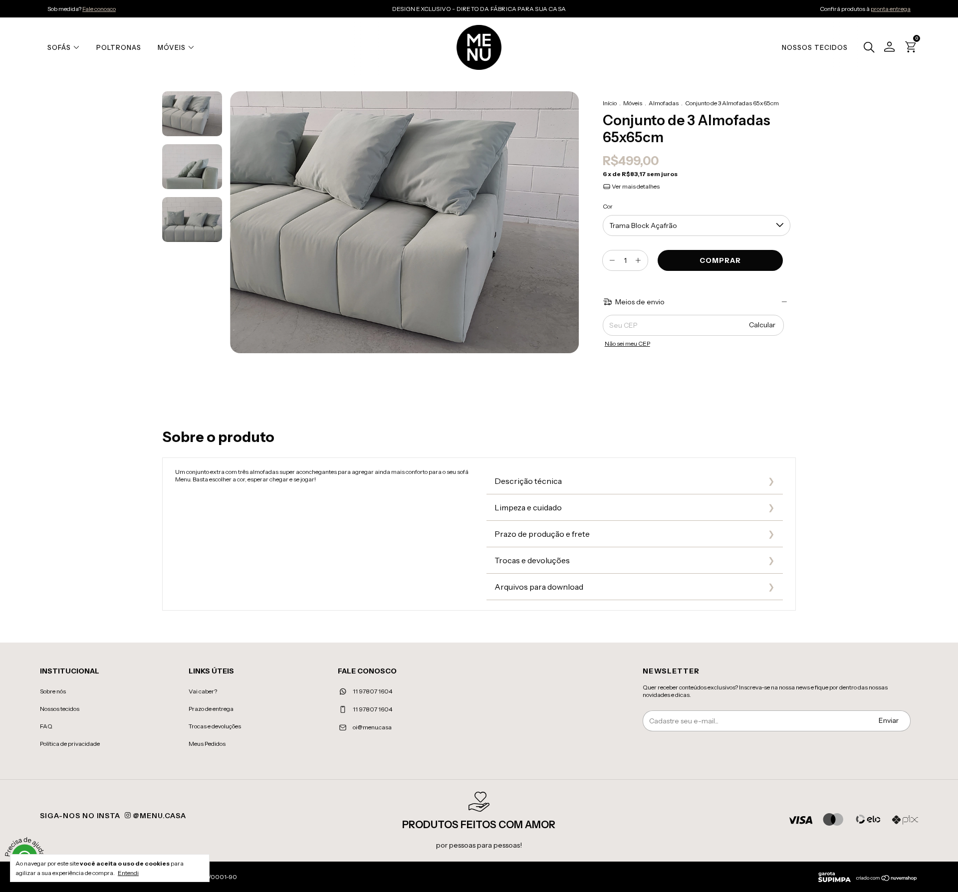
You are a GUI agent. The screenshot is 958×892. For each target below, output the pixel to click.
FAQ (46, 726)
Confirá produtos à (865, 8)
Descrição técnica (528, 481)
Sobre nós (53, 691)
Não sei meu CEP (627, 343)
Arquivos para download (538, 587)
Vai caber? (203, 691)
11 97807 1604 (372, 691)
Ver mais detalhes (635, 186)
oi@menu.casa (372, 727)
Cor (608, 206)
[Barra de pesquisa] (866, 48)
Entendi (128, 873)
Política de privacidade (70, 743)
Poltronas (118, 47)
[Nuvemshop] (887, 879)
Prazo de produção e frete (542, 534)
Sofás (59, 47)
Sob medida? (81, 8)
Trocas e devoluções (532, 560)
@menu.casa (158, 815)
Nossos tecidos (59, 708)
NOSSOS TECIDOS (815, 47)
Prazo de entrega (211, 708)
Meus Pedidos (207, 743)
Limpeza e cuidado (528, 507)
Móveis (172, 47)
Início (610, 103)
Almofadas (664, 103)
